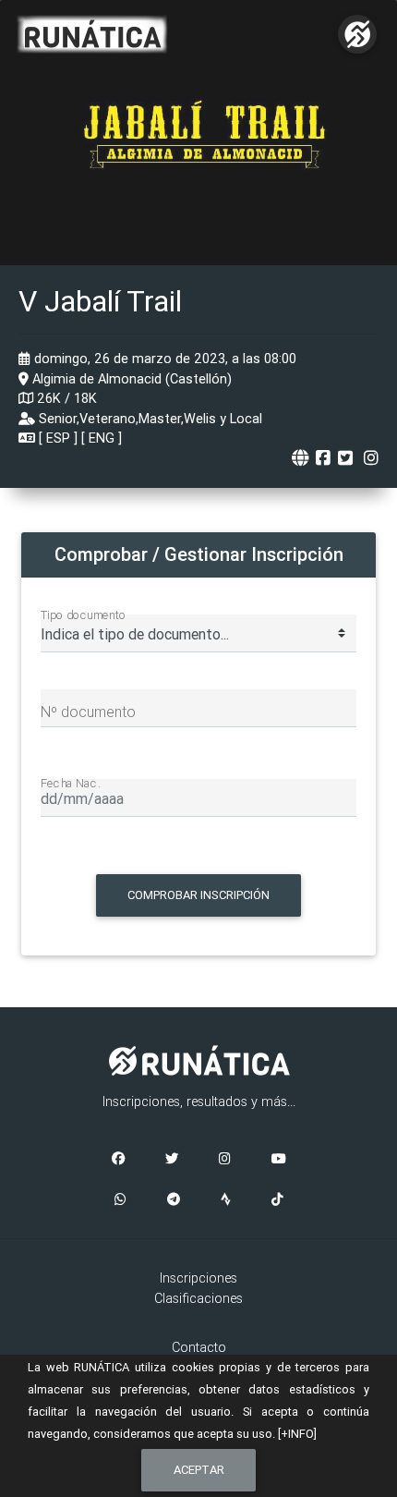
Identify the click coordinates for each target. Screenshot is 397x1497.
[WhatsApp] (120, 1200)
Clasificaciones (198, 1298)
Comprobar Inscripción (198, 895)
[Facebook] (118, 1159)
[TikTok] (277, 1200)
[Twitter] (171, 1159)
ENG (101, 438)
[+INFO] (297, 1434)
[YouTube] (279, 1159)
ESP (58, 438)
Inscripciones (198, 1278)
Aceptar (199, 1470)
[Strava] (226, 1200)
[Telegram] (173, 1200)
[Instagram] (225, 1159)
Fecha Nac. (71, 782)
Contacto (199, 1347)
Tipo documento (83, 614)
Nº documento (88, 711)
